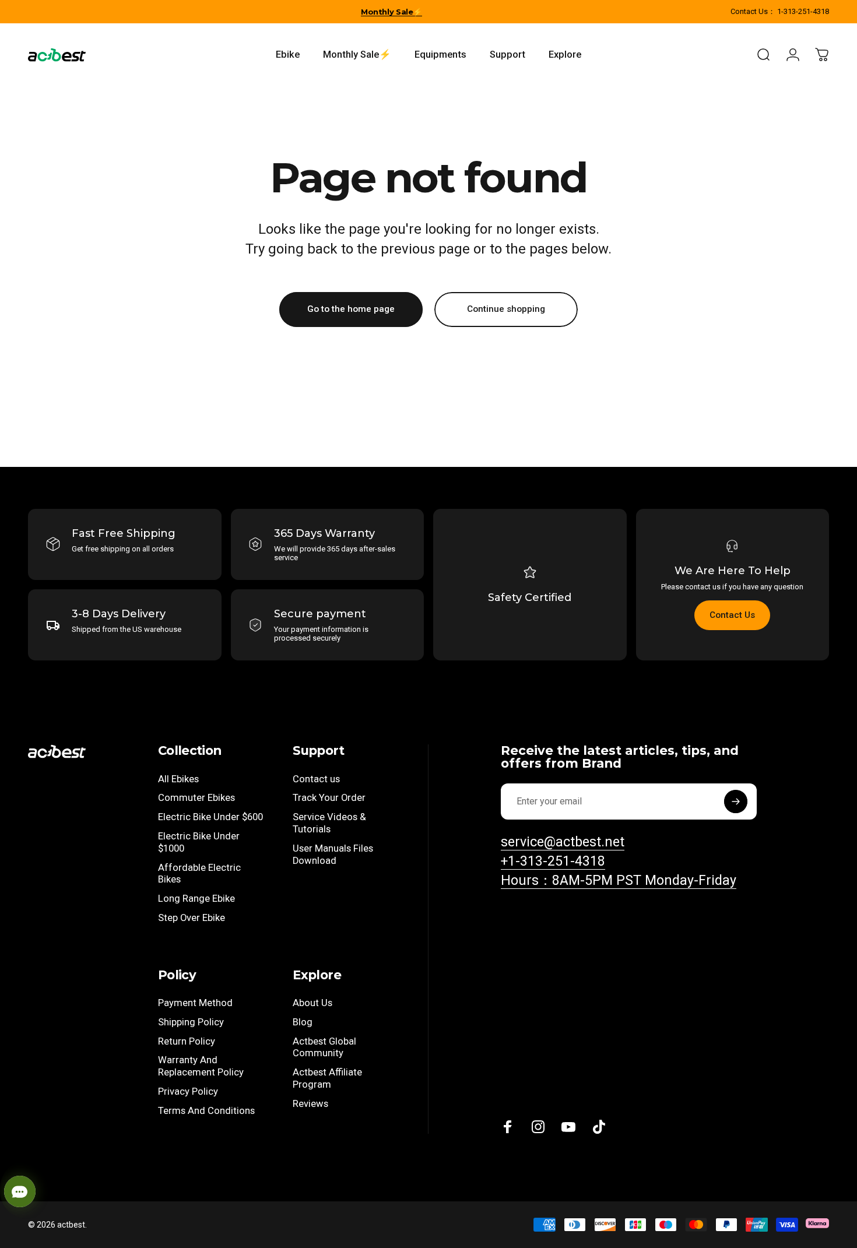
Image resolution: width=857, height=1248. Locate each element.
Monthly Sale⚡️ (391, 11)
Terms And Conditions (206, 1110)
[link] (618, 880)
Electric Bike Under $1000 (199, 842)
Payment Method (195, 1002)
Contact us (316, 779)
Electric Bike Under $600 (210, 816)
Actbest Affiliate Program (327, 1078)
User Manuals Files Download (333, 854)
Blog (302, 1022)
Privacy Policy (188, 1091)
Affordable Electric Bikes (199, 873)
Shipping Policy (191, 1022)
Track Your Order (329, 797)
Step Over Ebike (191, 917)
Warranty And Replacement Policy (201, 1066)
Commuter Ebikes (196, 797)
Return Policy (186, 1041)
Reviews (310, 1103)
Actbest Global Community (324, 1047)
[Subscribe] (735, 801)
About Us (312, 1002)
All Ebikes (178, 779)
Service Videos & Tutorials (329, 823)
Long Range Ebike (196, 898)
